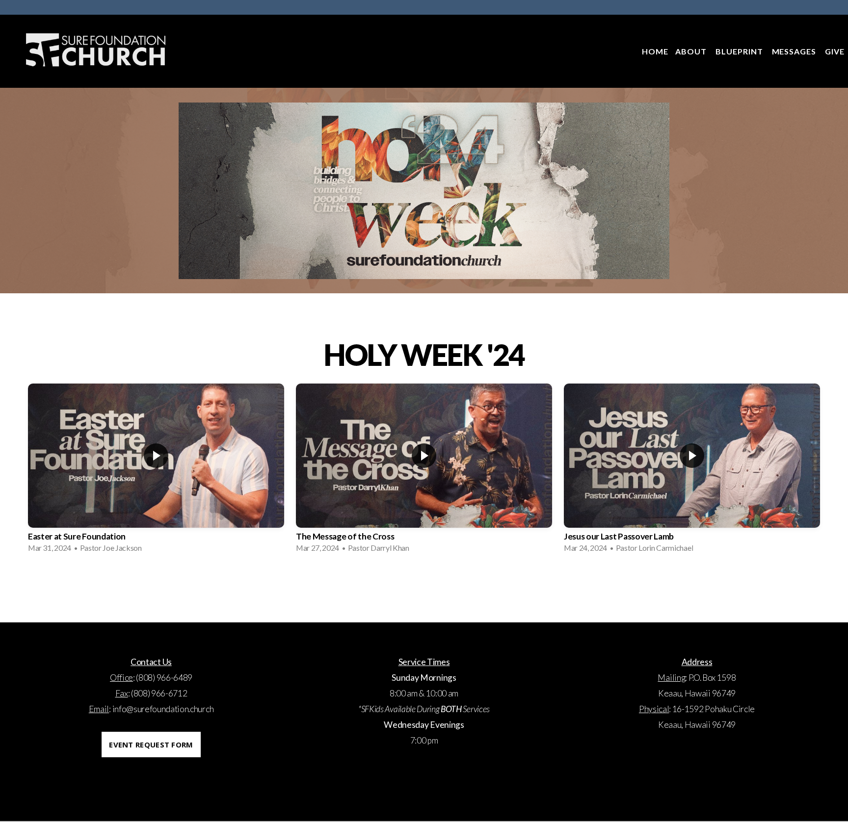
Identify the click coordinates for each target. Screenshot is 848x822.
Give (835, 51)
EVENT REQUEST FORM (151, 744)
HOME (655, 51)
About (692, 51)
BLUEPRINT (740, 51)
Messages (795, 51)
